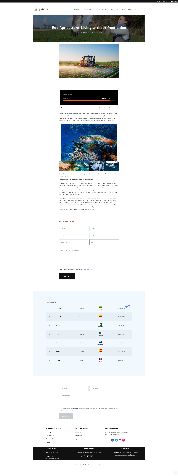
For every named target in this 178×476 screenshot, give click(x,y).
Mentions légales (51, 439)
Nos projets (78, 435)
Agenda (77, 439)
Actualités (78, 432)
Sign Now (66, 276)
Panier (48, 442)
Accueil (77, 32)
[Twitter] (59, 282)
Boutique (159, 1)
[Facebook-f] (112, 440)
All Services (84, 32)
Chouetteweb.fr (99, 464)
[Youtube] (120, 440)
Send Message (65, 416)
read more (90, 269)
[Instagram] (123, 440)
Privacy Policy (69, 410)
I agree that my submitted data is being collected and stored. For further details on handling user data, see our (89, 409)
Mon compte (166, 1)
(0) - (174, 1)
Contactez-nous (50, 435)
